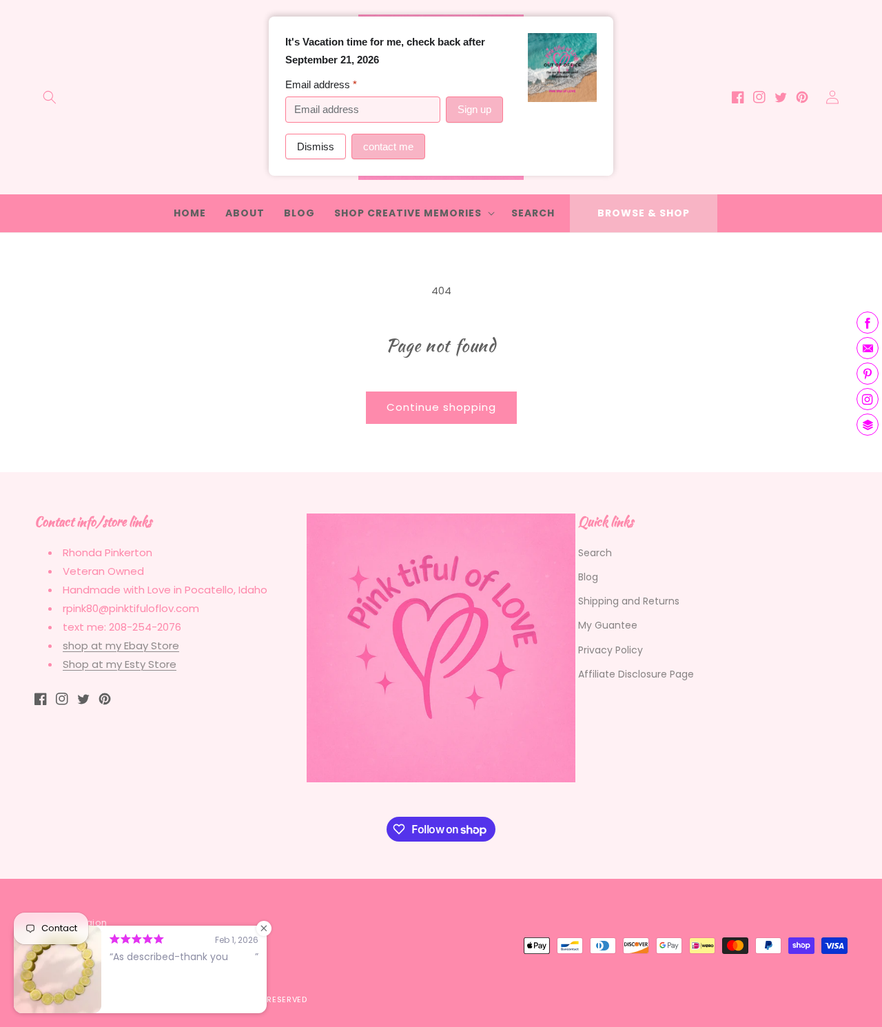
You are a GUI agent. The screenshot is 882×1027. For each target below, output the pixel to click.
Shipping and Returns (628, 601)
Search (595, 553)
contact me (388, 146)
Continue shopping (441, 407)
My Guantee (607, 625)
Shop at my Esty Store (119, 664)
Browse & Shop (643, 213)
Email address (321, 84)
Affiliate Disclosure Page (636, 674)
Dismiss (315, 146)
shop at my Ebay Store (121, 645)
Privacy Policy (610, 650)
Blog (588, 577)
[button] (49, 97)
